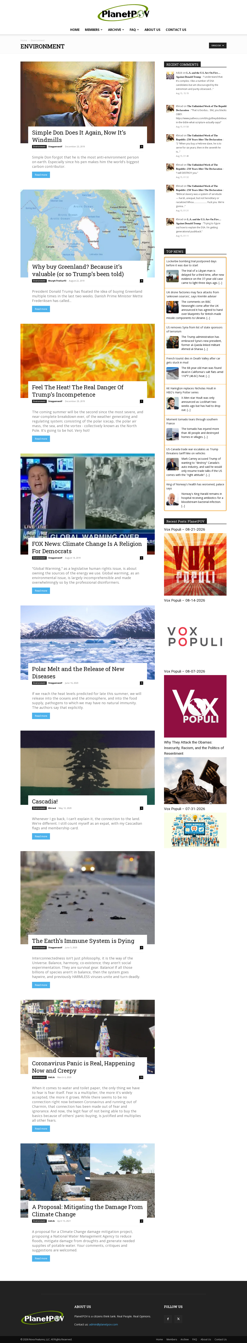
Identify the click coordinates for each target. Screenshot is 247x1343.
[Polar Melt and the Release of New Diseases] (87, 642)
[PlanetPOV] (123, 12)
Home (75, 30)
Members (92, 30)
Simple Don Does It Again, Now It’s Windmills (79, 136)
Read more (41, 174)
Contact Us (176, 30)
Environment (39, 146)
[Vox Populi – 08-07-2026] (195, 736)
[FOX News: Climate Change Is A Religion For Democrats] (87, 504)
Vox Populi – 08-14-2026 (184, 600)
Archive (114, 30)
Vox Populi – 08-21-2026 (184, 529)
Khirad (52, 808)
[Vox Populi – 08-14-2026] (195, 665)
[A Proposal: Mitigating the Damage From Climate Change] (87, 1180)
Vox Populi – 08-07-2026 (184, 671)
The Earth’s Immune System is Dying (83, 940)
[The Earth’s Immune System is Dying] (87, 897)
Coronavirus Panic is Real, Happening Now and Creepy (83, 1066)
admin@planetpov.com (103, 1324)
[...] (220, 283)
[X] (178, 1319)
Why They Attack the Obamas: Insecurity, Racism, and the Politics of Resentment (194, 748)
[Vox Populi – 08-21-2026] (195, 594)
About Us (152, 30)
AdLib (51, 1077)
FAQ (133, 30)
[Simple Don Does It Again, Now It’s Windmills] (87, 102)
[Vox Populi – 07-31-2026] (195, 847)
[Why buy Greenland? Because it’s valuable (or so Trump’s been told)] (87, 233)
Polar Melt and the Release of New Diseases (78, 672)
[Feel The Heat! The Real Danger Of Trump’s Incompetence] (87, 361)
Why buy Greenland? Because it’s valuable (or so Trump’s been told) (78, 270)
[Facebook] (168, 1319)
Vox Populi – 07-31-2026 (184, 809)
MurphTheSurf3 (57, 280)
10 (141, 1077)
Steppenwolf (55, 146)
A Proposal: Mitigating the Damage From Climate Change (87, 1210)
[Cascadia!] (87, 768)
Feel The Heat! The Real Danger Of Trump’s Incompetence (78, 390)
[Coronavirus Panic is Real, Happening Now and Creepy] (87, 1037)
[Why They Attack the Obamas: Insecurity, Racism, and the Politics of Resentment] (195, 803)
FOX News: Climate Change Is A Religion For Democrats (87, 547)
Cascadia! (45, 801)
